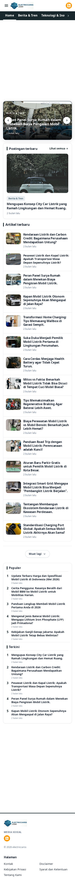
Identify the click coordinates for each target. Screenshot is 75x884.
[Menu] (6, 5)
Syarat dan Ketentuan (53, 869)
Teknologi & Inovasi (56, 15)
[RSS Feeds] (69, 5)
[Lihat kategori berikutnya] (68, 15)
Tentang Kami (13, 875)
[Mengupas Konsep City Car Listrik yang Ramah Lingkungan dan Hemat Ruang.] (37, 184)
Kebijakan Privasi (15, 869)
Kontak (8, 864)
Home (9, 15)
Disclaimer (46, 864)
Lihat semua (58, 148)
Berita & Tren (28, 15)
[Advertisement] (37, 59)
